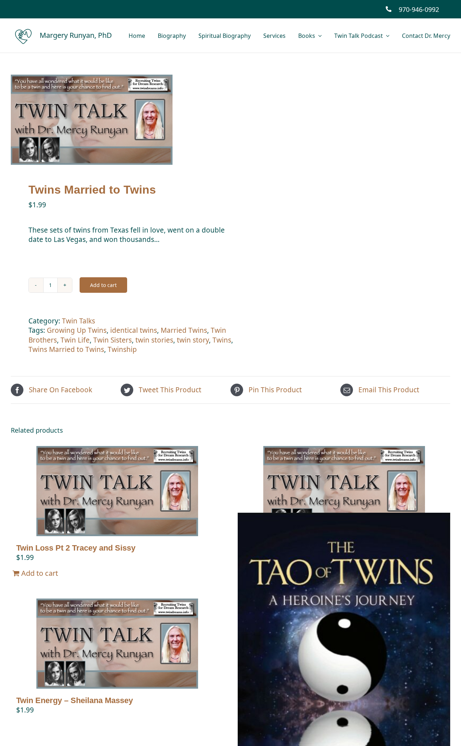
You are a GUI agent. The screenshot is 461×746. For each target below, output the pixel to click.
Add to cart (103, 285)
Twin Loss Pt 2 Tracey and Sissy (75, 547)
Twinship (122, 349)
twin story (193, 340)
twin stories (154, 340)
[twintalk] (116, 120)
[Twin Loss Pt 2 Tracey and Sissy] (117, 491)
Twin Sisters (112, 340)
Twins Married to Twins (66, 349)
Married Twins (184, 330)
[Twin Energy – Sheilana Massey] (117, 644)
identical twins (133, 330)
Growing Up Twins (77, 330)
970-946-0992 (419, 9)
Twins (221, 340)
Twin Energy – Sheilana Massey (74, 700)
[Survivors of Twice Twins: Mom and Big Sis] (344, 491)
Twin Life (75, 340)
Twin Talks (78, 321)
